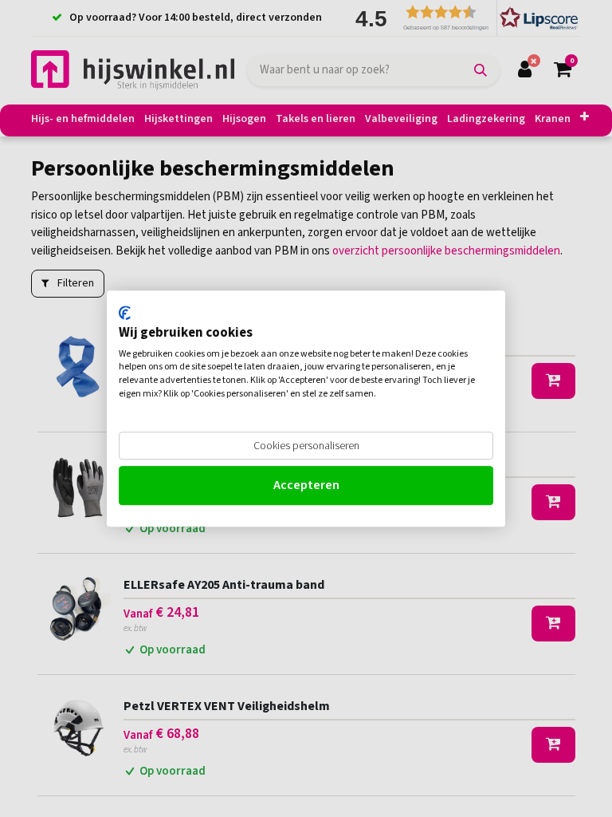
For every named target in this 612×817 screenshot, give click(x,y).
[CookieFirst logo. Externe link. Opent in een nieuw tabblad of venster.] (125, 313)
